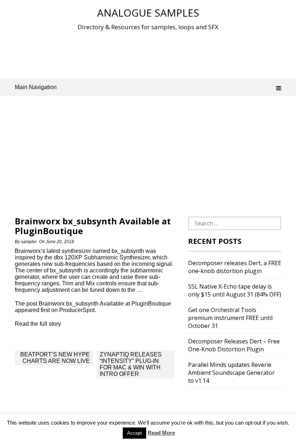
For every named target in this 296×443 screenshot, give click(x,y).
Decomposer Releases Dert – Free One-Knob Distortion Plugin (234, 345)
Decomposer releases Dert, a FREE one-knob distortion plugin (234, 267)
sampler (29, 241)
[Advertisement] (148, 54)
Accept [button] (134, 433)
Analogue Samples (148, 12)
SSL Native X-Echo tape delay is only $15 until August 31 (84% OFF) (234, 290)
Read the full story (38, 324)
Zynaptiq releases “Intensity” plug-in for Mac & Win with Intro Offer (131, 364)
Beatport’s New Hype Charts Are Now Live (55, 357)
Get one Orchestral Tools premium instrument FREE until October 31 (230, 318)
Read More (161, 433)
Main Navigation (36, 87)
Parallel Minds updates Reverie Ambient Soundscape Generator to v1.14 (231, 373)
